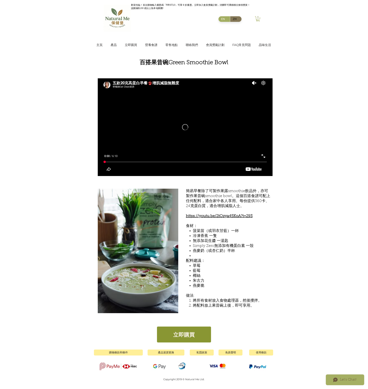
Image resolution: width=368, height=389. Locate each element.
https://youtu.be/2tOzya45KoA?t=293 (219, 216)
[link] (258, 18)
